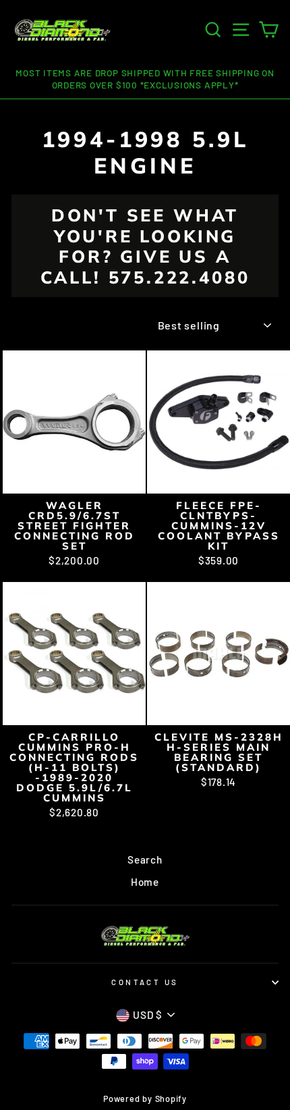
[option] (145, 79)
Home (145, 882)
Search (145, 859)
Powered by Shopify (145, 1098)
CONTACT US (144, 982)
